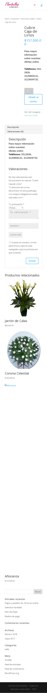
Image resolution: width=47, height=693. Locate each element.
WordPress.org (12, 673)
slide (7, 649)
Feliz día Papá (11, 611)
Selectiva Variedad (13, 607)
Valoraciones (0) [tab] (15, 131)
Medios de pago (12, 616)
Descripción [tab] (13, 127)
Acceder (8, 660)
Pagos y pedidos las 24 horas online (21, 603)
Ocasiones (15, 18)
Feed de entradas (13, 664)
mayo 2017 (10, 638)
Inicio (7, 18)
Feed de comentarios (14, 668)
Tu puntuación (16, 204)
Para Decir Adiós (28, 18)
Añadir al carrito (33, 99)
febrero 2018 (11, 634)
